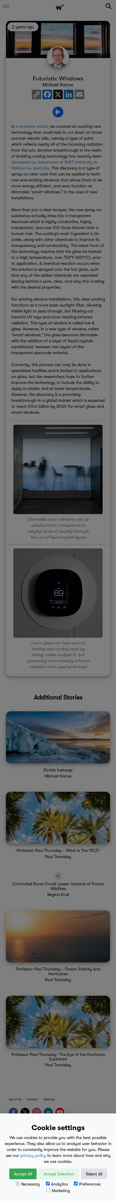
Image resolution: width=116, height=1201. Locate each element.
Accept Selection (59, 1174)
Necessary (30, 1184)
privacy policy (33, 1155)
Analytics (59, 1184)
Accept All (23, 1174)
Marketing (61, 1190)
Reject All (94, 1174)
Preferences (90, 1184)
